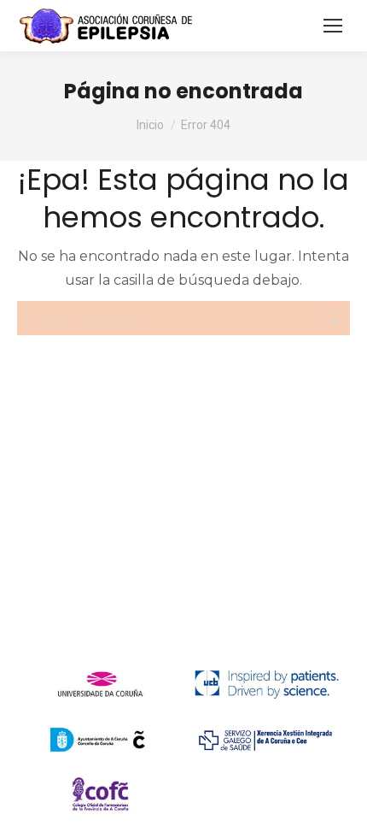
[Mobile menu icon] (333, 26)
